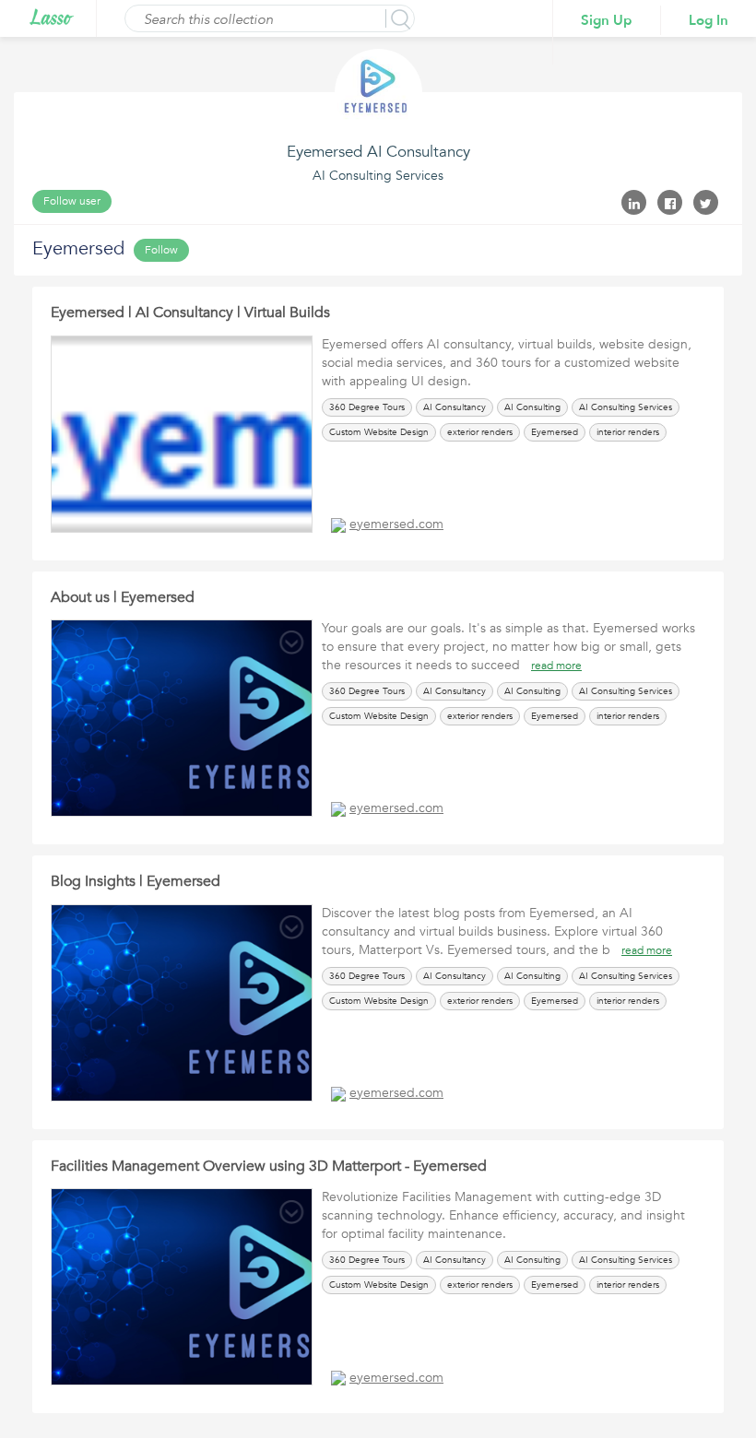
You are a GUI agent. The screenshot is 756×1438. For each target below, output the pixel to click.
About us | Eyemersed (123, 597)
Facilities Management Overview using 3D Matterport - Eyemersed (269, 1166)
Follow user (71, 201)
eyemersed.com (396, 524)
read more (556, 665)
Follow (161, 249)
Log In (708, 20)
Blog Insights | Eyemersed (135, 881)
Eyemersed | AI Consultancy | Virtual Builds (190, 312)
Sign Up (606, 20)
